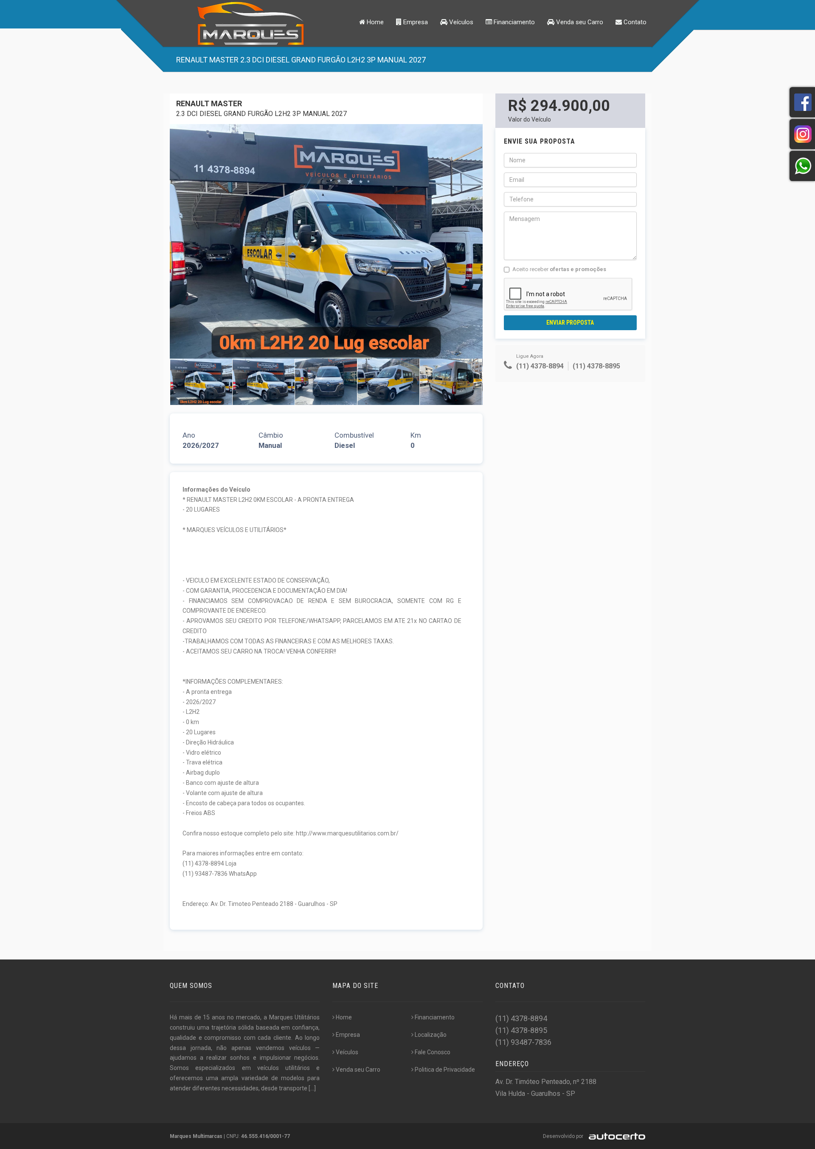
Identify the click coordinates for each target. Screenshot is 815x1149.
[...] (312, 1088)
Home (374, 22)
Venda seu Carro (578, 22)
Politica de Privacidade (445, 1069)
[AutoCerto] (615, 1136)
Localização (431, 1034)
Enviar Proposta (570, 322)
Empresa (415, 22)
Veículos (460, 22)
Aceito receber (559, 269)
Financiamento (513, 22)
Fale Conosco (432, 1052)
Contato (634, 22)
